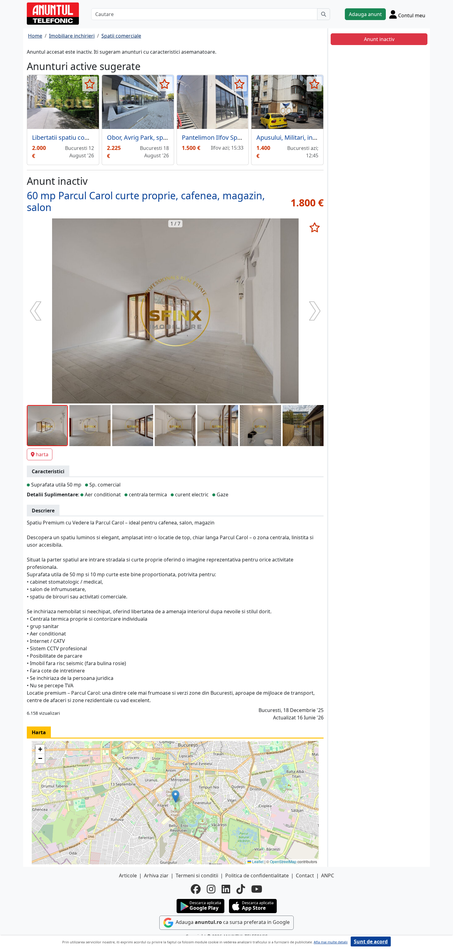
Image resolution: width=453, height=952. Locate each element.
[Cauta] (323, 14)
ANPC (327, 875)
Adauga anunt (365, 14)
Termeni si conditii (197, 875)
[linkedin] (226, 889)
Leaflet (257, 861)
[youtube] (256, 889)
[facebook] (196, 889)
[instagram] (211, 889)
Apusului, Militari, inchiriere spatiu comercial (319, 137)
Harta (39, 732)
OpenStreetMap (283, 861)
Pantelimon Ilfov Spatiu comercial (230, 137)
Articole (128, 875)
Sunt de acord (371, 941)
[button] (175, 796)
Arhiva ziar (156, 875)
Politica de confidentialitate (257, 875)
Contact (305, 875)
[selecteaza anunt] (89, 84)
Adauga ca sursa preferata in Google (232, 922)
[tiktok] (240, 889)
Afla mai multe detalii (331, 942)
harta (42, 454)
